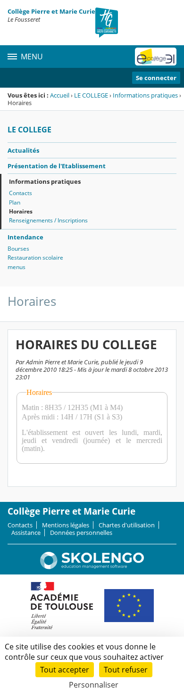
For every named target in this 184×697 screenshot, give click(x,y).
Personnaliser (93, 685)
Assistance (26, 532)
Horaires (21, 211)
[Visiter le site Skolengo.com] (92, 567)
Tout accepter (64, 669)
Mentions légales (65, 525)
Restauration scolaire (35, 258)
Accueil (59, 95)
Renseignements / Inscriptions (48, 220)
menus (16, 267)
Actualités (23, 150)
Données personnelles (81, 532)
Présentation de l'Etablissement (57, 166)
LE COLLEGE (91, 95)
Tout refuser (126, 669)
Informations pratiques (145, 95)
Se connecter (156, 78)
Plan (14, 202)
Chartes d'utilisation (127, 525)
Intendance (25, 237)
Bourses (18, 249)
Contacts (20, 193)
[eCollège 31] (155, 56)
